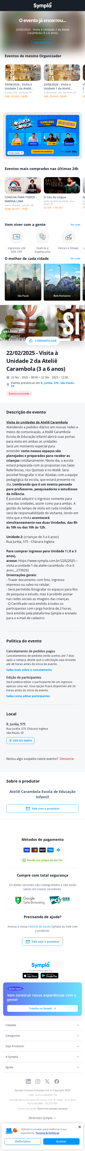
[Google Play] (49, 975)
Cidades (11, 1025)
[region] (42, 1136)
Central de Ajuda (39, 926)
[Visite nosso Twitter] (47, 1081)
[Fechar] (79, 1127)
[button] (11, 1131)
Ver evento (42, 43)
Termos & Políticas (47, 1133)
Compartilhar (46, 341)
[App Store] (31, 975)
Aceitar (61, 1141)
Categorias (13, 1035)
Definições (22, 1141)
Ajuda (9, 1067)
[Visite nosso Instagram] (37, 1081)
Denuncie (67, 759)
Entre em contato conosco (52, 1108)
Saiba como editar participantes (28, 696)
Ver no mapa (22, 740)
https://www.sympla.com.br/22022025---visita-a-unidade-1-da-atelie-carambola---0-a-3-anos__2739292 (42, 565)
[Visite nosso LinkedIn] (28, 1081)
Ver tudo (75, 224)
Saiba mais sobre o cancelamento (29, 670)
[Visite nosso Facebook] (56, 1081)
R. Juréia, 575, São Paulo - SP (43, 384)
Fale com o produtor (46, 808)
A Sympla (12, 1057)
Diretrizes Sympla (40, 1118)
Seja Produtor (15, 1046)
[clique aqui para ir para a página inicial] (42, 5)
